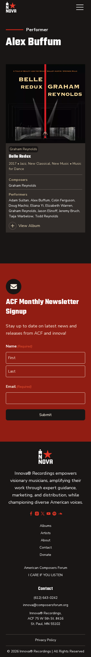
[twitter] (43, 514)
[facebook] (31, 514)
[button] (79, 7)
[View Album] (45, 148)
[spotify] (54, 514)
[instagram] (37, 514)
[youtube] (48, 514)
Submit (45, 414)
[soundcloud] (60, 514)
